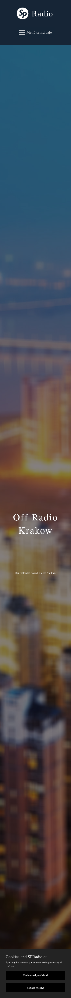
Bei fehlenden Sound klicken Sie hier (35, 573)
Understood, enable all (35, 975)
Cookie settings (35, 988)
